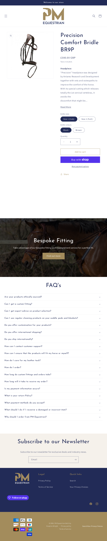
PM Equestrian (59, 523)
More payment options (80, 166)
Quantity (63, 136)
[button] (6, 16)
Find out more (53, 256)
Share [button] (66, 174)
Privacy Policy (44, 480)
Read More (65, 106)
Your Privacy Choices (79, 487)
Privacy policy (66, 526)
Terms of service (65, 529)
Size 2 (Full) (87, 119)
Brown (79, 130)
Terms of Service (45, 487)
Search (73, 480)
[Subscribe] (75, 459)
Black (66, 130)
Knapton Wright (52, 526)
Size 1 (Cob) (68, 119)
